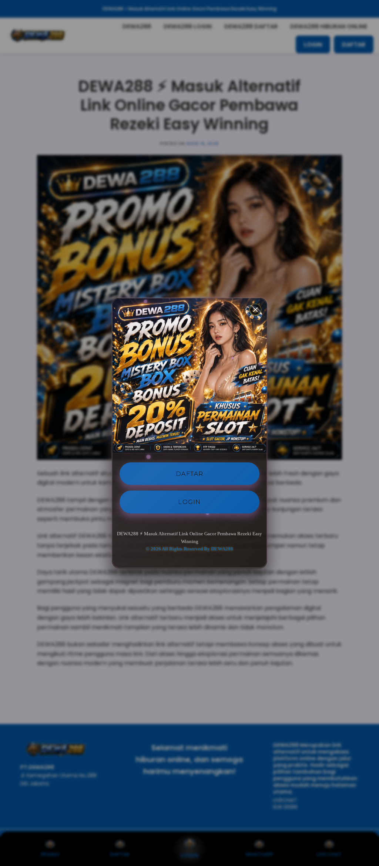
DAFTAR (190, 473)
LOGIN (189, 501)
